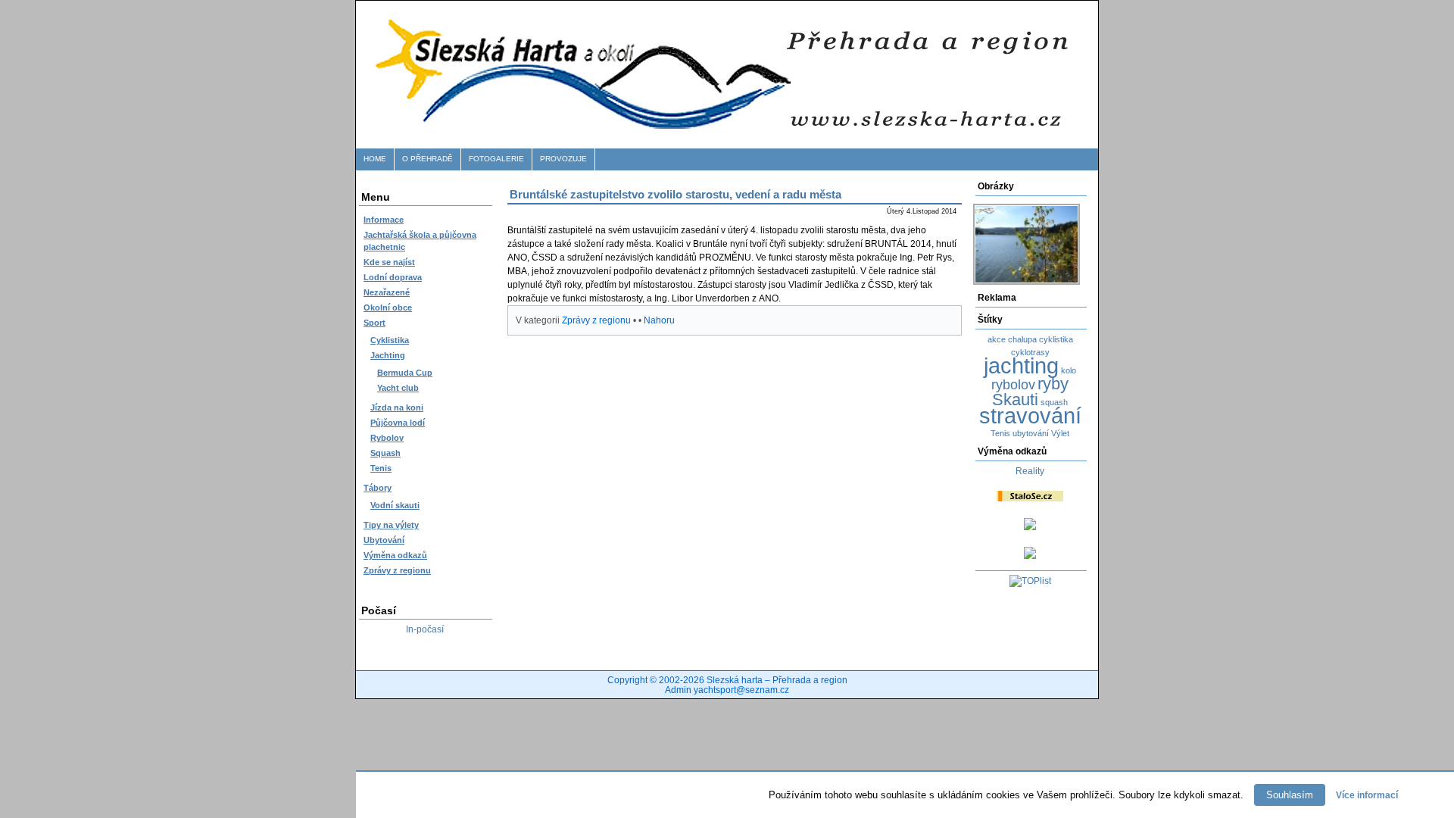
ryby (1053, 383)
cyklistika (1056, 339)
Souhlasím (1289, 795)
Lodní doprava (393, 277)
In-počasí (425, 629)
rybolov (1013, 384)
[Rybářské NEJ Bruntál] (1030, 556)
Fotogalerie (496, 159)
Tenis (381, 468)
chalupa (1022, 339)
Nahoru (659, 320)
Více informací (1367, 795)
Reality (1030, 471)
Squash (385, 452)
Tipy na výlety (391, 524)
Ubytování (384, 540)
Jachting (387, 355)
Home (375, 159)
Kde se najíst (389, 262)
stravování (1030, 415)
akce (997, 339)
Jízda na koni (396, 407)
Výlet (1060, 433)
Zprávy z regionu (397, 570)
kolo (1068, 370)
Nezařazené (387, 292)
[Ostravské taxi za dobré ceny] (1030, 527)
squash (1054, 402)
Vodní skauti (395, 505)
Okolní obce (388, 307)
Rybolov (387, 437)
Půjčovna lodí (397, 422)
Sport (374, 322)
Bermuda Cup (404, 372)
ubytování (1030, 433)
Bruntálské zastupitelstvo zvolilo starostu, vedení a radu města (675, 194)
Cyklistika (389, 340)
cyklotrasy (1030, 352)
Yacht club (398, 387)
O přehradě (427, 159)
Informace (384, 219)
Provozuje (563, 159)
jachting (1021, 365)
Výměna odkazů (395, 555)
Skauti (1015, 399)
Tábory (378, 487)
